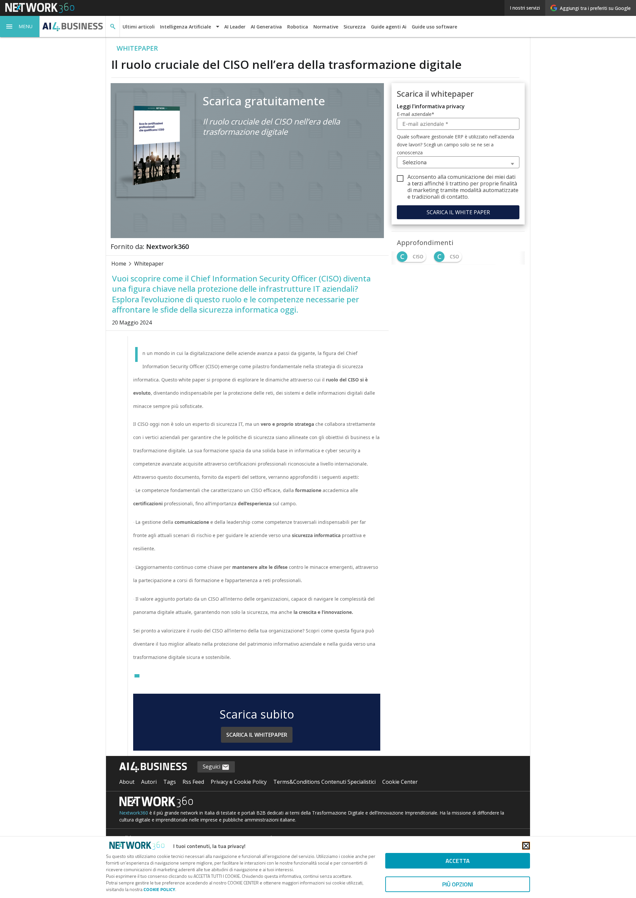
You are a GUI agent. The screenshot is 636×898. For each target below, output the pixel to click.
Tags (169, 781)
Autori (149, 781)
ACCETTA (458, 860)
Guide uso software (434, 27)
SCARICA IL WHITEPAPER (256, 734)
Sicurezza (355, 27)
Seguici (212, 766)
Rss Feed (193, 781)
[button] (20, 26)
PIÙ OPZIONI (457, 884)
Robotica (297, 27)
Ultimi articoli (139, 27)
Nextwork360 (133, 813)
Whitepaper (149, 263)
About (126, 781)
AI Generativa (266, 27)
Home (118, 263)
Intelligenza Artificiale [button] (185, 27)
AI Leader (234, 27)
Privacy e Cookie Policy (239, 781)
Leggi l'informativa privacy (431, 106)
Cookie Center (400, 781)
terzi (417, 183)
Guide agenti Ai (388, 27)
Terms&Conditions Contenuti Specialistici (324, 781)
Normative (325, 27)
